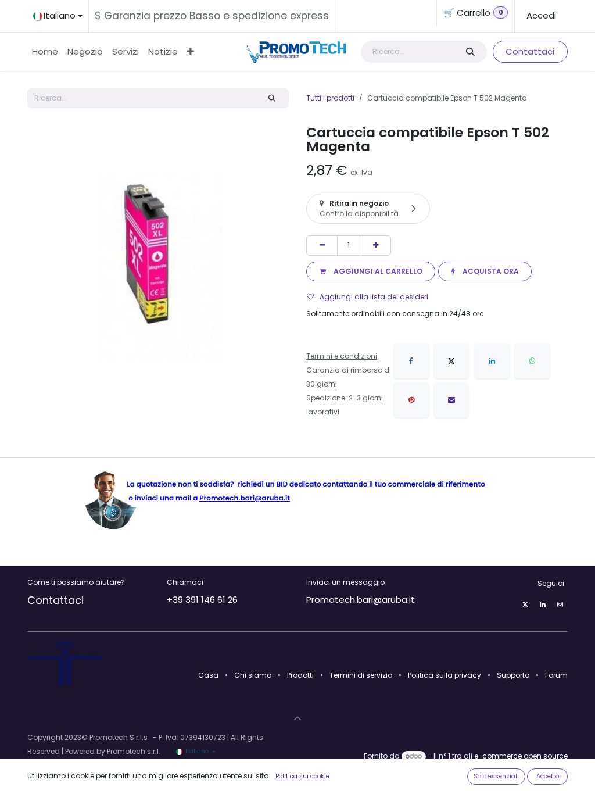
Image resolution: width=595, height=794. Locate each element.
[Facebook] (411, 361)
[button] (370, 271)
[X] (451, 361)
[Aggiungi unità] (375, 245)
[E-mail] (451, 399)
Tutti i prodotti (330, 98)
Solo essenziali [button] (496, 776)
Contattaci (530, 51)
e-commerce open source (521, 756)
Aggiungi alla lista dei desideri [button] (374, 297)
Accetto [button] (547, 776)
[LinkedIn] (492, 361)
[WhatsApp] (532, 361)
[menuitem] (45, 51)
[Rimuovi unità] (322, 245)
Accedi (541, 15)
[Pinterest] (411, 399)
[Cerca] (470, 52)
